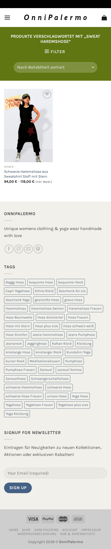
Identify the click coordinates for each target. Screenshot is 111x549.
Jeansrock (14, 343)
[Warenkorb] (104, 17)
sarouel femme (69, 370)
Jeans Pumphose (81, 335)
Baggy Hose (15, 282)
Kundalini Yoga (79, 352)
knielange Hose (18, 352)
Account (70, 530)
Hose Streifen (16, 335)
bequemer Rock (70, 282)
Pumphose (73, 361)
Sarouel (46, 370)
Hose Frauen (78, 317)
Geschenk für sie (72, 291)
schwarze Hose (59, 387)
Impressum (91, 530)
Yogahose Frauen (39, 405)
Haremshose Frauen (85, 308)
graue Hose (73, 300)
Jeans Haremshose (48, 335)
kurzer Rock (15, 361)
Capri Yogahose (18, 291)
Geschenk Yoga (18, 300)
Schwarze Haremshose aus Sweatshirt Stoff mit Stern (26, 174)
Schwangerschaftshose (50, 379)
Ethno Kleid (44, 291)
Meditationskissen (45, 361)
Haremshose (16, 308)
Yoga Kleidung (17, 414)
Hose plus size (46, 326)
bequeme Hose (41, 282)
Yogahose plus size (73, 405)
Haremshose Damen (47, 308)
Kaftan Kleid (62, 343)
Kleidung (84, 343)
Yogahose (13, 405)
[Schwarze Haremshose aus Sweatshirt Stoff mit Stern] (28, 125)
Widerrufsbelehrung (37, 534)
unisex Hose (57, 396)
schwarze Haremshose (24, 387)
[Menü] (7, 17)
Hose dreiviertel (50, 317)
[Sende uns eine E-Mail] (28, 249)
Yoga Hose (80, 396)
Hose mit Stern (18, 326)
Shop (26, 530)
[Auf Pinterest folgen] (38, 249)
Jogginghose (37, 343)
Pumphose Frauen (20, 370)
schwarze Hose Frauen (24, 396)
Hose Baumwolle (19, 317)
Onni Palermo (46, 530)
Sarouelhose (16, 379)
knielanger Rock (48, 352)
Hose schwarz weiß (78, 326)
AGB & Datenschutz (77, 534)
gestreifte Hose (47, 300)
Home (13, 530)
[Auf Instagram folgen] (18, 249)
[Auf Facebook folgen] (9, 249)
